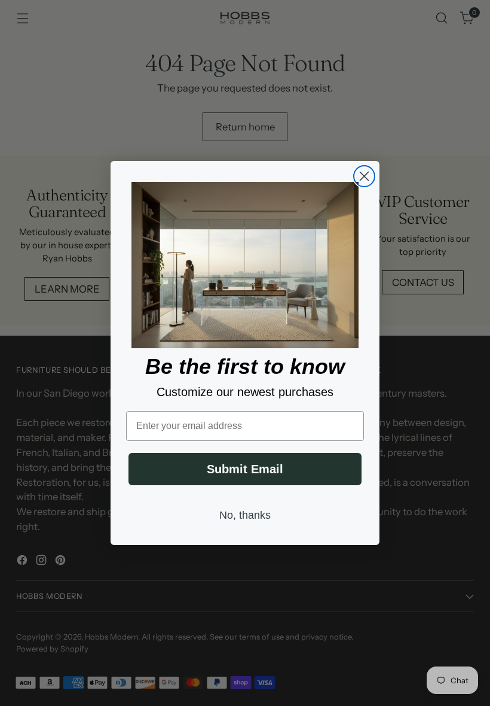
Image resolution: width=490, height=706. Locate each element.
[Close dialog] (364, 176)
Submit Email (245, 469)
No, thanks (245, 515)
